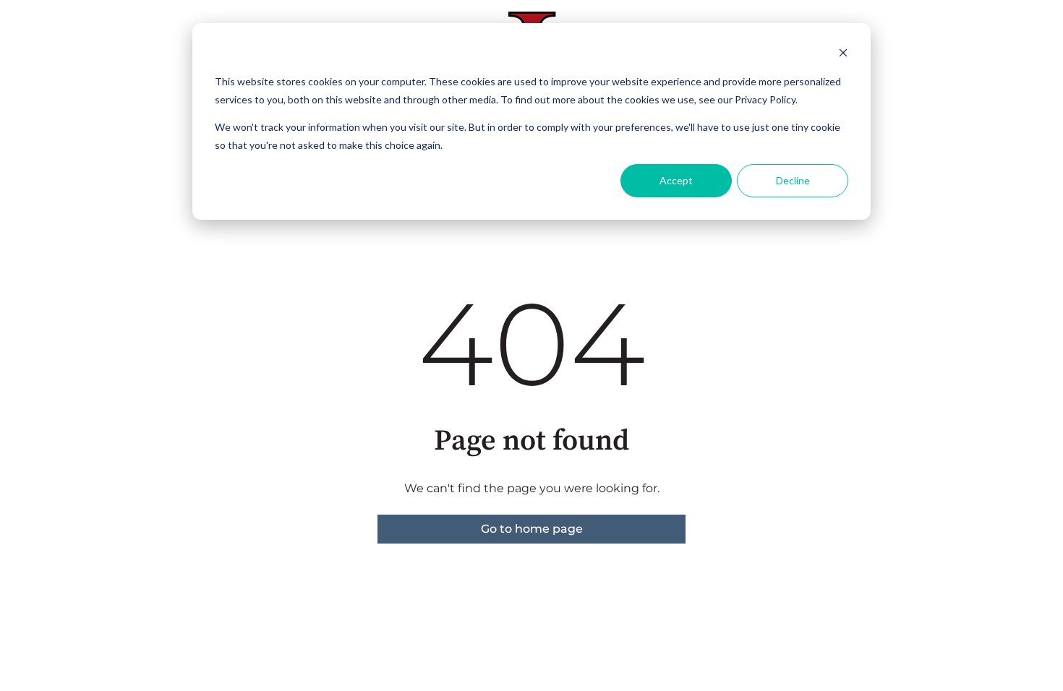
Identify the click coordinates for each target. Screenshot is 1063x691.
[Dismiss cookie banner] (843, 55)
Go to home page (532, 529)
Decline (793, 180)
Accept (676, 180)
